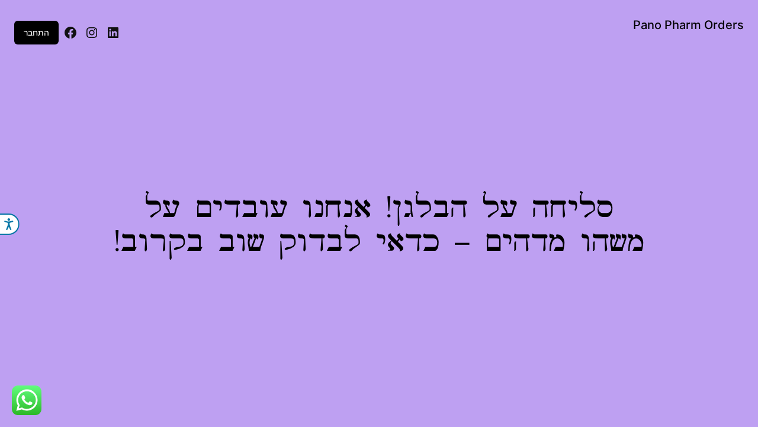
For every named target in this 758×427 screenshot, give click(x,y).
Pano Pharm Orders (688, 25)
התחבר (36, 32)
